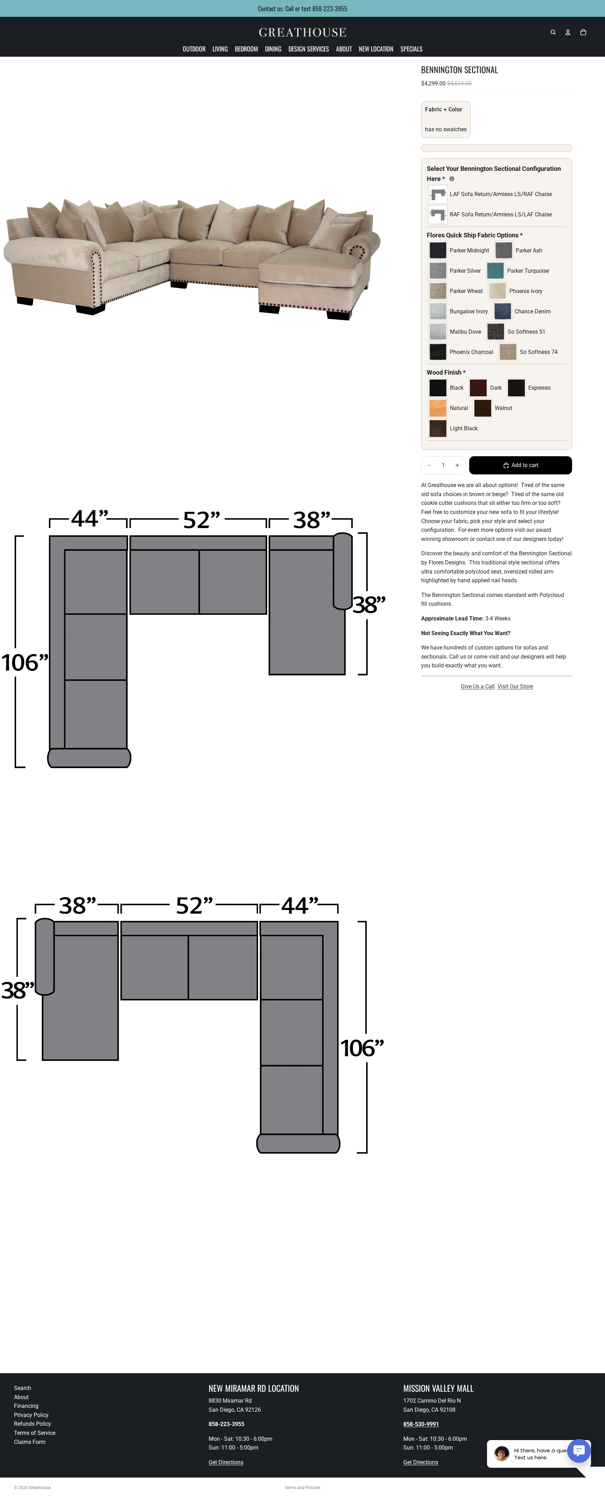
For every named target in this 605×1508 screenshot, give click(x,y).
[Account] (568, 32)
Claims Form (30, 1442)
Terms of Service (34, 1433)
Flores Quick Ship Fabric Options (475, 235)
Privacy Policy (31, 1415)
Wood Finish (446, 372)
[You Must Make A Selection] (451, 178)
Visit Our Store (515, 686)
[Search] (553, 32)
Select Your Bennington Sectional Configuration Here (494, 173)
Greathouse (40, 1487)
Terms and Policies (302, 1487)
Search (22, 1388)
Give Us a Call (478, 686)
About (21, 1397)
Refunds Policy (32, 1424)
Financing (26, 1406)
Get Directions (226, 1462)
